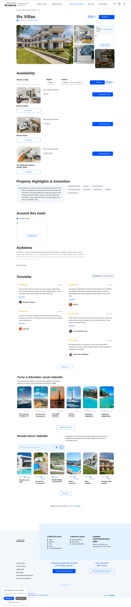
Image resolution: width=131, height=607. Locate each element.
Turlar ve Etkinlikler (78, 544)
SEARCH (98, 82)
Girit (50, 544)
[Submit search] (61, 447)
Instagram (60, 589)
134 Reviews (109, 29)
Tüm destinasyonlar (55, 548)
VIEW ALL (64, 367)
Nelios (112, 595)
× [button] (26, 589)
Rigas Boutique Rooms (88, 483)
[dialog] (15, 596)
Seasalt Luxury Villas (24, 481)
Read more (13, 595)
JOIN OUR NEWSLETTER (64, 571)
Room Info (28, 110)
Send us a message (74, 506)
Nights (49, 79)
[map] (114, 4)
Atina (50, 539)
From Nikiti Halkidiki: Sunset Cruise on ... (57, 416)
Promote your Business (23, 578)
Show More (22, 297)
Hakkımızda (20, 569)
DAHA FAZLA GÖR (65, 427)
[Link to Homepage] (10, 7)
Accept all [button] (9, 598)
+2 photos (105, 58)
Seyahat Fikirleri (77, 539)
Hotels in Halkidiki (31, 10)
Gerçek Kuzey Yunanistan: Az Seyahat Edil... (41, 416)
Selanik (51, 542)
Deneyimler (75, 542)
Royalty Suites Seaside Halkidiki (106, 483)
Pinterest (70, 589)
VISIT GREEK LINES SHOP (101, 571)
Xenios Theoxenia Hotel (72, 483)
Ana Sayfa (18, 10)
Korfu (50, 546)
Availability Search (104, 94)
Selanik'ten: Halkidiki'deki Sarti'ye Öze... (106, 416)
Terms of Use (20, 563)
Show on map (104, 45)
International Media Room (24, 575)
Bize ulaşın (20, 572)
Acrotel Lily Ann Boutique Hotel (40, 483)
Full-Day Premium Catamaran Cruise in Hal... (73, 416)
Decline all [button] (21, 598)
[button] (15, 602)
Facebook (57, 589)
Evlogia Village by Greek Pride (57, 480)
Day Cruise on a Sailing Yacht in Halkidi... (24, 416)
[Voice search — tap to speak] (56, 447)
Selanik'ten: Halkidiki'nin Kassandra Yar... (89, 417)
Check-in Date (22, 80)
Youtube (67, 589)
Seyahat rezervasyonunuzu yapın (101, 538)
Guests (64, 79)
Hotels (24, 10)
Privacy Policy (20, 566)
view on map (34, 20)
